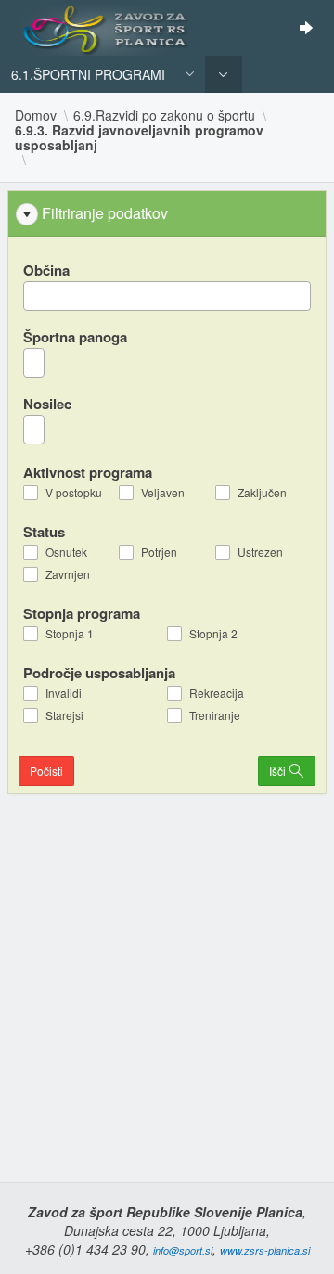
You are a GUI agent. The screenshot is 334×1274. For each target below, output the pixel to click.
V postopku (73, 492)
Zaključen (262, 492)
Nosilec (47, 403)
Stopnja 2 (213, 633)
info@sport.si (182, 1250)
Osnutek (66, 552)
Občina (46, 270)
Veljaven (163, 492)
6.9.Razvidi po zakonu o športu (164, 115)
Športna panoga (75, 337)
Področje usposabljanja (99, 672)
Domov (36, 115)
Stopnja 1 (69, 633)
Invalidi (63, 693)
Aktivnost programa (87, 472)
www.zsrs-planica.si (265, 1250)
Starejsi (64, 715)
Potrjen (159, 552)
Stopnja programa (81, 613)
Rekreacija (216, 693)
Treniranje (214, 715)
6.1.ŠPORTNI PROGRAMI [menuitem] (88, 74)
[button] (191, 73)
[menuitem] (223, 74)
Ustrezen (260, 552)
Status (44, 531)
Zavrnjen (67, 574)
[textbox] (34, 296)
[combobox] (167, 296)
